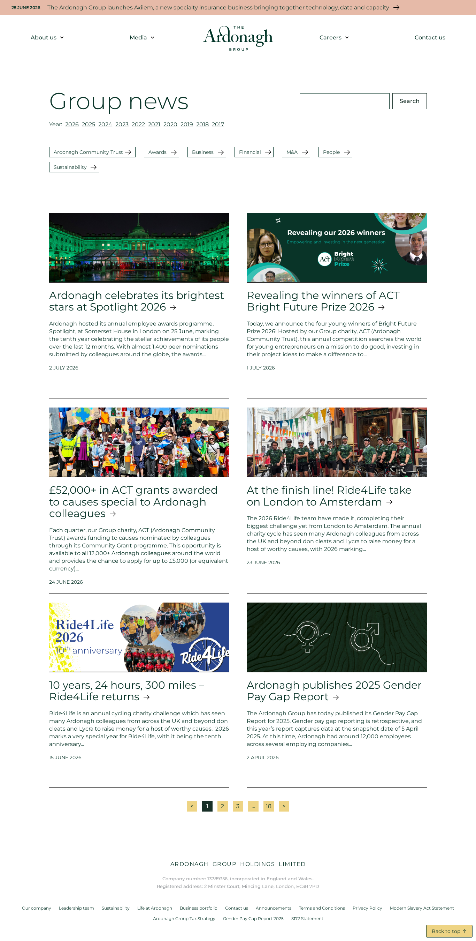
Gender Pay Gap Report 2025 (253, 918)
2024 (105, 124)
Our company (36, 908)
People (331, 152)
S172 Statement (307, 918)
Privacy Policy (367, 908)
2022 (138, 124)
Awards (157, 152)
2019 (187, 124)
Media (138, 37)
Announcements (273, 908)
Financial (250, 152)
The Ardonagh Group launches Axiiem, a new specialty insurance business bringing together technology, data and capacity (218, 7)
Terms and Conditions (322, 908)
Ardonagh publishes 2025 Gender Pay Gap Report (334, 691)
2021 (154, 124)
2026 (72, 124)
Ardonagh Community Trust (88, 152)
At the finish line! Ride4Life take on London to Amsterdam (329, 496)
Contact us (430, 37)
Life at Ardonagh (154, 908)
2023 (122, 124)
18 (270, 805)
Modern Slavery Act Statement (422, 908)
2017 (218, 124)
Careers (330, 37)
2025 (88, 124)
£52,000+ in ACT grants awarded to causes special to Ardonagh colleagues (133, 502)
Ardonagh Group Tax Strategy (184, 918)
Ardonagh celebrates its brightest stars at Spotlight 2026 (136, 301)
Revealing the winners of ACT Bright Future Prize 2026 (323, 301)
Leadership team (76, 908)
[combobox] (345, 101)
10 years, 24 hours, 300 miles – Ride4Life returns (126, 691)
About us (43, 37)
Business (203, 152)
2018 (202, 124)
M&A (292, 152)
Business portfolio (198, 908)
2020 (170, 124)
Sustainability (70, 167)
